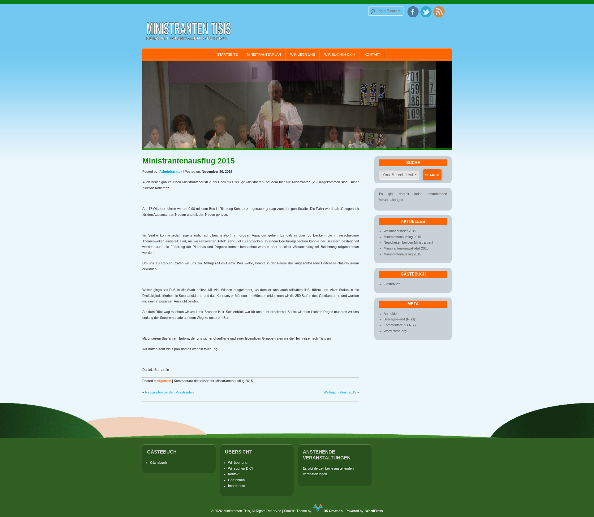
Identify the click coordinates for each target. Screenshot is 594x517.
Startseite (227, 54)
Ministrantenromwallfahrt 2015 (406, 248)
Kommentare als (400, 325)
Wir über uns (302, 54)
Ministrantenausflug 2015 (402, 237)
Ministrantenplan (264, 54)
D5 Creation (333, 511)
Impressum (236, 486)
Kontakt (372, 54)
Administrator (170, 171)
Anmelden (391, 313)
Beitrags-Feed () (399, 319)
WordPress (374, 511)
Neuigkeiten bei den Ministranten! (170, 392)
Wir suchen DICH (339, 54)
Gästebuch (392, 284)
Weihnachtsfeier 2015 (340, 392)
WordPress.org (395, 331)
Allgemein (164, 381)
